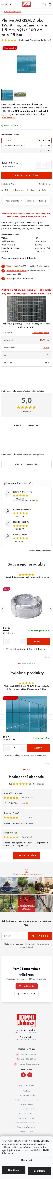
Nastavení (26, 1160)
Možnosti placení (26, 1104)
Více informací (8, 117)
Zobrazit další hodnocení (39, 550)
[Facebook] (23, 1074)
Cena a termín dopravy (26, 1127)
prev (2, 609)
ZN (48, 355)
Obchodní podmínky (26, 1114)
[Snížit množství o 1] (38, 164)
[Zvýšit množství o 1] (47, 164)
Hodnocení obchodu (26, 776)
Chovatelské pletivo (41, 332)
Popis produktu (12, 200)
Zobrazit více (26, 855)
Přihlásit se (40, 936)
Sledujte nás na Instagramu (27, 874)
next (50, 609)
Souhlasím (39, 1170)
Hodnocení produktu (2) (35, 200)
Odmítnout (14, 1170)
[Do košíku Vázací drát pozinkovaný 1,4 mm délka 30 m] (38, 641)
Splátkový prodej (26, 1118)
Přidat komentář (26, 464)
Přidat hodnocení (26, 425)
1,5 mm (46, 347)
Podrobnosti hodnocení (40, 40)
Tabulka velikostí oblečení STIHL (26, 1123)
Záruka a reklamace (26, 1109)
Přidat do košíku (26, 175)
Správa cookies (26, 1131)
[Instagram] (29, 1074)
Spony (10, 278)
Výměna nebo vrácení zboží (26, 1100)
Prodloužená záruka (26, 1095)
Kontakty (26, 1091)
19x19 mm (44, 340)
